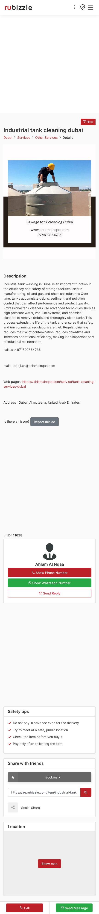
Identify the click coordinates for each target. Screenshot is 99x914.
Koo (53, 807)
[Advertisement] (49, 64)
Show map (49, 864)
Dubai (8, 137)
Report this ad (44, 422)
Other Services (46, 137)
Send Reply (51, 593)
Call (26, 908)
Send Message (76, 908)
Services (24, 137)
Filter (89, 121)
